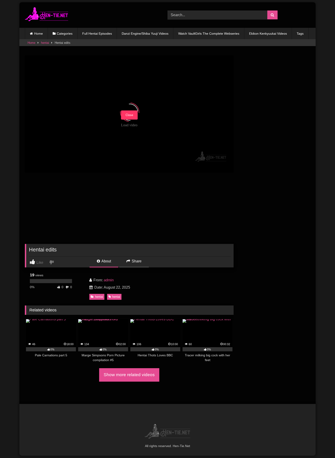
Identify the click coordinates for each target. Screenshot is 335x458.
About (106, 261)
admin (109, 280)
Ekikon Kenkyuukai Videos (268, 33)
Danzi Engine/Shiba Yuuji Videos (145, 33)
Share (136, 261)
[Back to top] (321, 444)
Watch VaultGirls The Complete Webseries (208, 33)
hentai (45, 42)
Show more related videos (129, 374)
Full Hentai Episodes (97, 33)
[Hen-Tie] (46, 15)
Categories (64, 33)
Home (38, 33)
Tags (300, 33)
